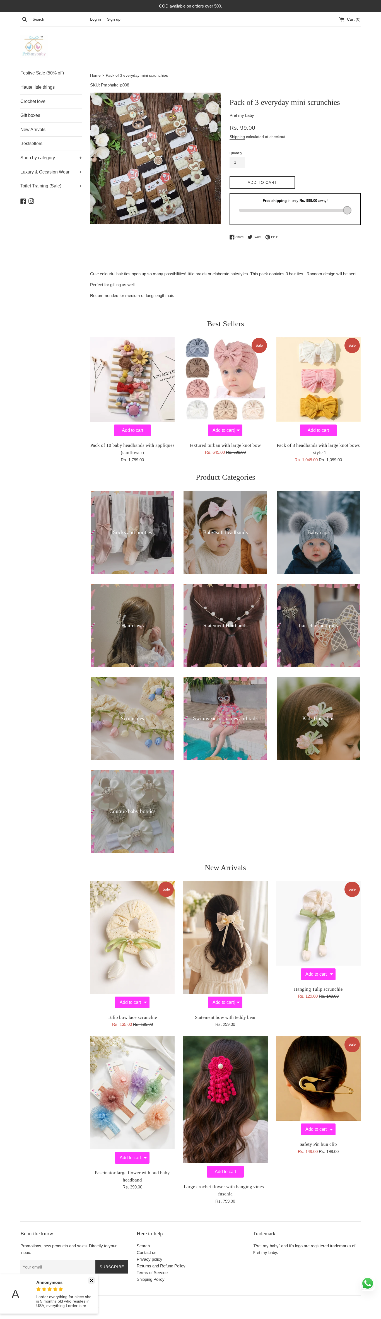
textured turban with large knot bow (225, 445)
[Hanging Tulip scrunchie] (318, 932)
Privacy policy (149, 1259)
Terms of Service (152, 1272)
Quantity (236, 153)
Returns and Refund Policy (161, 1265)
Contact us (146, 1252)
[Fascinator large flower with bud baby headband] (132, 1101)
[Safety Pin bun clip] (318, 1087)
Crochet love (32, 101)
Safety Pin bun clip (318, 1144)
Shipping (237, 136)
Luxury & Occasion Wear (51, 172)
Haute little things (37, 87)
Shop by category (51, 157)
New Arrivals (32, 129)
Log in (95, 19)
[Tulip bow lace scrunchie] (132, 946)
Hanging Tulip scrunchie (318, 989)
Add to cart (132, 430)
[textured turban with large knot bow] (225, 388)
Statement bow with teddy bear (225, 1017)
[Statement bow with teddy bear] (225, 946)
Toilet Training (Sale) (51, 186)
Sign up (113, 19)
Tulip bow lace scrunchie (132, 1017)
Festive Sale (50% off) (42, 73)
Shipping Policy (151, 1279)
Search (143, 1245)
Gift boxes (30, 115)
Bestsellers (31, 143)
